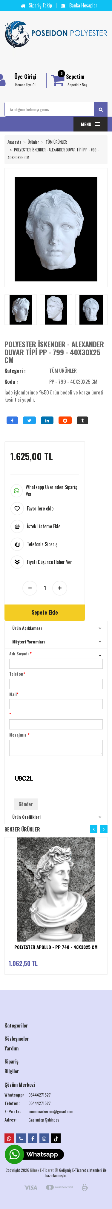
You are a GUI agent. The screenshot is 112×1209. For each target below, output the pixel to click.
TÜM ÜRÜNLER (56, 142)
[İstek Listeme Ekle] (105, 870)
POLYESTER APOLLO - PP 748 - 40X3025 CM (56, 947)
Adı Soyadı (20, 653)
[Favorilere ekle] (105, 858)
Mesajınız (19, 735)
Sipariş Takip (39, 5)
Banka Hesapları (83, 5)
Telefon (17, 674)
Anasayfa (14, 142)
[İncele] (105, 882)
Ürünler (33, 142)
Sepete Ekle (45, 612)
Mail (14, 694)
